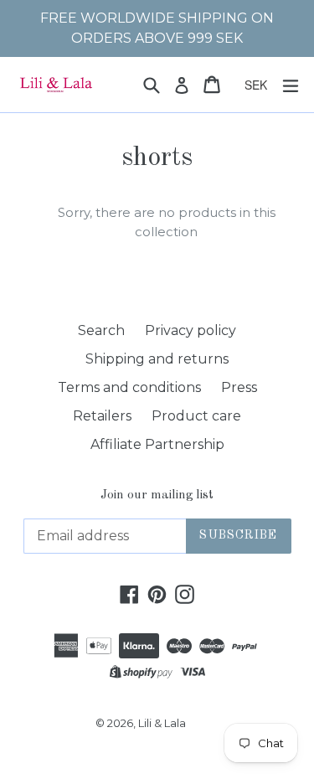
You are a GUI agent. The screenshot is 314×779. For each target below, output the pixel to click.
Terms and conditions (129, 387)
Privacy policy (190, 330)
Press (239, 387)
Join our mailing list (157, 495)
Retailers (102, 416)
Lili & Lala (162, 723)
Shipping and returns (157, 359)
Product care (196, 416)
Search (101, 330)
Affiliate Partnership (157, 444)
